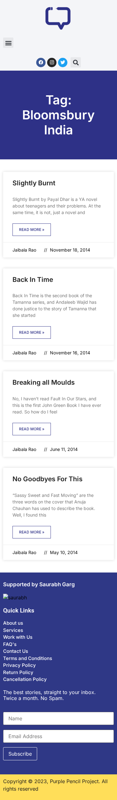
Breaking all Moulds (43, 382)
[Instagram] (51, 62)
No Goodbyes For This (47, 479)
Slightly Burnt (33, 183)
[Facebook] (41, 62)
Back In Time (32, 279)
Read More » (31, 229)
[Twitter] (62, 62)
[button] (8, 43)
